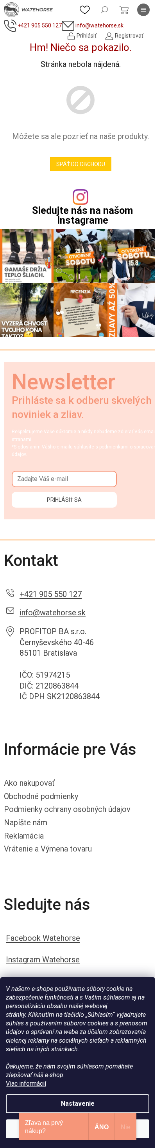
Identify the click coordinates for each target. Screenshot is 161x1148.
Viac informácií (26, 1083)
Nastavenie (78, 1103)
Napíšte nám (25, 822)
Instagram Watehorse (43, 959)
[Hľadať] (104, 10)
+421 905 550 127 (51, 594)
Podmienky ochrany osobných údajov (67, 809)
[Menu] (143, 10)
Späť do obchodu (80, 164)
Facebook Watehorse (43, 938)
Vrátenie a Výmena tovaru (48, 848)
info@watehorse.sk (53, 612)
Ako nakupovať (29, 783)
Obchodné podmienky (41, 796)
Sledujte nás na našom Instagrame (82, 215)
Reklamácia (24, 836)
